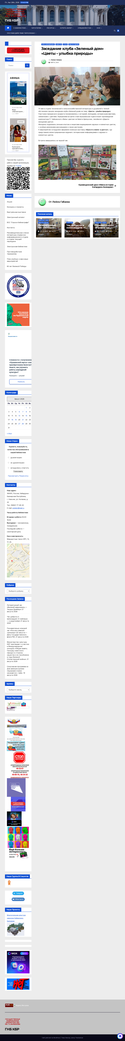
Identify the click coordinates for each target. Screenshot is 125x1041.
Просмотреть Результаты (18, 476)
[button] (114, 31)
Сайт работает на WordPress (51, 1037)
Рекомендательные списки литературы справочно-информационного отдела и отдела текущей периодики (18, 237)
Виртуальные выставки (16, 212)
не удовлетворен (17, 463)
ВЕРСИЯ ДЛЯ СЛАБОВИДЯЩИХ (18, 50)
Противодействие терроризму (21, 33)
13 (19, 416)
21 (23, 420)
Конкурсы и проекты (15, 207)
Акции (9, 202)
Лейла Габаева (56, 60)
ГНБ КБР (11, 20)
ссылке (18, 166)
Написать (21, 382)
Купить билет (66, 28)
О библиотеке (19, 28)
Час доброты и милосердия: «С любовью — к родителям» (17, 619)
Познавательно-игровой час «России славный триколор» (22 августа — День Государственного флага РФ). (17, 632)
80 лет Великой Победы (16, 266)
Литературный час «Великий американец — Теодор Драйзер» (17, 607)
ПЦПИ (104, 222)
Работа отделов (74, 44)
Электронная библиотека (17, 246)
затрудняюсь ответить (19, 468)
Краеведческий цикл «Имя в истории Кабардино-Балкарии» (96, 186)
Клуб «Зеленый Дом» (48, 44)
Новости (58, 44)
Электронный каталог (16, 217)
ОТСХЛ (65, 44)
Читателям (36, 28)
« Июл (9, 434)
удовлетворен (16, 458)
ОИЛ (47, 220)
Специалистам (85, 28)
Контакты (11, 228)
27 (19, 424)
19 (16, 420)
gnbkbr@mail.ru (18, 508)
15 (26, 416)
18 (12, 420)
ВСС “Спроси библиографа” (18, 222)
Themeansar (79, 1037)
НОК (99, 28)
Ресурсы (51, 28)
